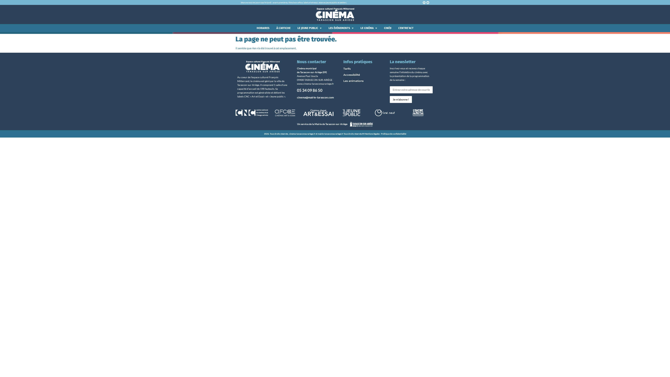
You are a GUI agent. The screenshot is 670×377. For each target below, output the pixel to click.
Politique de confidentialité (393, 133)
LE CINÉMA (367, 28)
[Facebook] (424, 2)
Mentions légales (372, 133)
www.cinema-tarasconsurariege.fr (315, 83)
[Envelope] (427, 2)
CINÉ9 (387, 28)
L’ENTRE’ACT (406, 28)
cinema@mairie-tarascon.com (315, 97)
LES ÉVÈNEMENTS (339, 28)
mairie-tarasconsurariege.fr (330, 133)
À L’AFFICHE (283, 28)
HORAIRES (263, 28)
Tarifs (347, 68)
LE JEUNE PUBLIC (307, 28)
